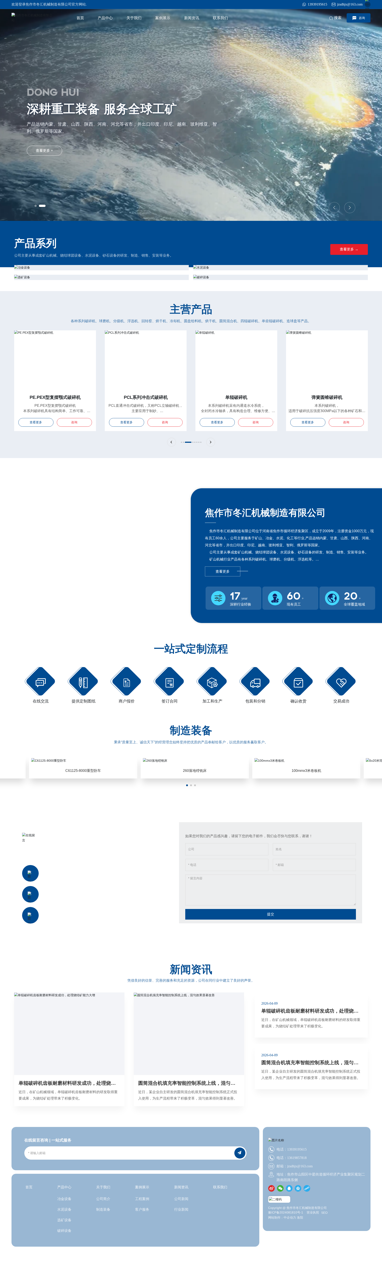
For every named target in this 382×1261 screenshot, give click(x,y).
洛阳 (300, 1217)
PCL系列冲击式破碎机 (146, 397)
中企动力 (290, 1217)
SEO (324, 1212)
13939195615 (317, 4)
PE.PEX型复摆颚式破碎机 (55, 397)
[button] (35, 206)
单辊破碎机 (236, 397)
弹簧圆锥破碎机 (326, 397)
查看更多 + (44, 150)
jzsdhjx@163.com (350, 4)
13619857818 (77, 918)
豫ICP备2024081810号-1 (285, 1212)
